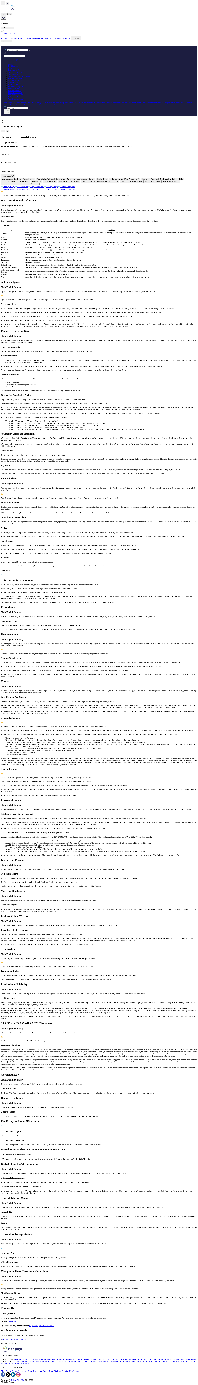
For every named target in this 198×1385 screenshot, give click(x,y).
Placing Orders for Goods (45, 179)
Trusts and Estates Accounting (19, 76)
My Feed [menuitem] (4, 38)
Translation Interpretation (170, 181)
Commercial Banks (15, 80)
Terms (51, 1371)
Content (91, 179)
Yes (3, 131)
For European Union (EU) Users (69, 181)
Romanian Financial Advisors (78, 1359)
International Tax (14, 70)
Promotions (71, 179)
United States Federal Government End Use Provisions (100, 181)
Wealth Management (15, 99)
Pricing (14, 1371)
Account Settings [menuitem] (64, 38)
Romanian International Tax (121, 1359)
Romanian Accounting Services (25, 1359)
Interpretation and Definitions (11, 179)
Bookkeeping (13, 66)
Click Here (12, 1322)
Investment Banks (14, 89)
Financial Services (14, 91)
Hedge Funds (13, 84)
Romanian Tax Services (163, 1359)
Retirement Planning (15, 97)
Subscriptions (60, 179)
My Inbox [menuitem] (23, 38)
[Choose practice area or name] (29, 50)
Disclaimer (58, 1371)
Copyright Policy (102, 179)
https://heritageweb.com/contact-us (41, 1326)
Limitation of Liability (177, 179)
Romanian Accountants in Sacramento (15, 1363)
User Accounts (82, 179)
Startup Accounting (15, 72)
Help (34, 1371)
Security (65, 1371)
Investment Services (15, 95)
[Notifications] (3, 17)
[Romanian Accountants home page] (12, 10)
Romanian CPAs (61, 1359)
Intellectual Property (116, 179)
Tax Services (13, 74)
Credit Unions (13, 82)
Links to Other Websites (150, 179)
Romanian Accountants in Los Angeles (128, 1361)
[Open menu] (3, 3)
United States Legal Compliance (131, 181)
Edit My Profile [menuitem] (13, 38)
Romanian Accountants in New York (156, 1361)
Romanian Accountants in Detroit (101, 1361)
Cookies (45, 1371)
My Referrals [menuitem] (32, 38)
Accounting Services (15, 60)
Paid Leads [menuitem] (54, 38)
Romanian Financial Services (100, 1359)
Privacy (39, 1371)
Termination (164, 179)
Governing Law (36, 181)
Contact (9, 1371)
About (3, 1371)
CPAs (10, 68)
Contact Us (35, 184)
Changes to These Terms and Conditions (15, 184)
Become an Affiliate (25, 1371)
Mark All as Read (7, 28)
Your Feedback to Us (132, 179)
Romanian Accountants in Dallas (77, 1361)
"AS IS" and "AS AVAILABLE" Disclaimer (15, 181)
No (7, 131)
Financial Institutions (15, 78)
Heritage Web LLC (18, 1380)
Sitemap (77, 1371)
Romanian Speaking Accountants (26, 1361)
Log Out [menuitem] (77, 38)
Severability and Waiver (152, 181)
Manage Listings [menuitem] (43, 38)
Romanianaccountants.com (10, 12)
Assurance (12, 62)
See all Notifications (8, 33)
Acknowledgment (28, 179)
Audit (10, 64)
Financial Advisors (15, 93)
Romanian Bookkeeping (46, 1359)
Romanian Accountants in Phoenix (182, 1361)
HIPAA (71, 1371)
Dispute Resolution (50, 181)
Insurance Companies (16, 87)
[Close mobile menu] (7, 3)
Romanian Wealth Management (184, 1359)
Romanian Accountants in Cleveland (51, 1361)
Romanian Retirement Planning (143, 1359)
